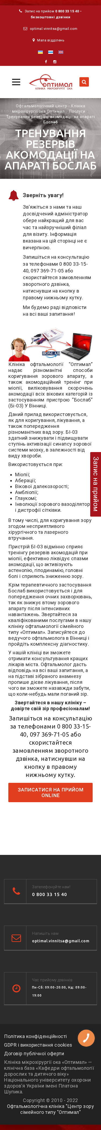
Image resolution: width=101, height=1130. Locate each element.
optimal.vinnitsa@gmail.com (54, 29)
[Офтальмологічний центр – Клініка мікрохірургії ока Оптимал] (51, 82)
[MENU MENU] (15, 81)
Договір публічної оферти (34, 1053)
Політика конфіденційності (35, 1036)
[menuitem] (40, 52)
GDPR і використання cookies (38, 1045)
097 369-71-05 (47, 270)
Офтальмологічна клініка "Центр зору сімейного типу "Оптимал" (50, 1109)
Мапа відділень (50, 40)
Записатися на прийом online (50, 792)
